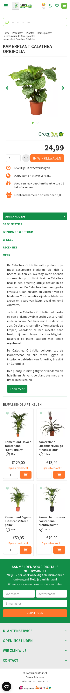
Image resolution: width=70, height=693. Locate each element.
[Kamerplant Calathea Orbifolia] (35, 88)
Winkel (8, 240)
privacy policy (55, 584)
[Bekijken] (64, 6)
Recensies (10, 247)
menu (6, 6)
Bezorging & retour (18, 232)
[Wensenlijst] (57, 6)
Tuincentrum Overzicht (35, 681)
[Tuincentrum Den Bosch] (22, 6)
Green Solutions (35, 677)
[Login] (50, 6)
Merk (6, 255)
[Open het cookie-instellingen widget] (6, 686)
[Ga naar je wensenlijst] (57, 6)
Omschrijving (15, 216)
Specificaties (12, 224)
